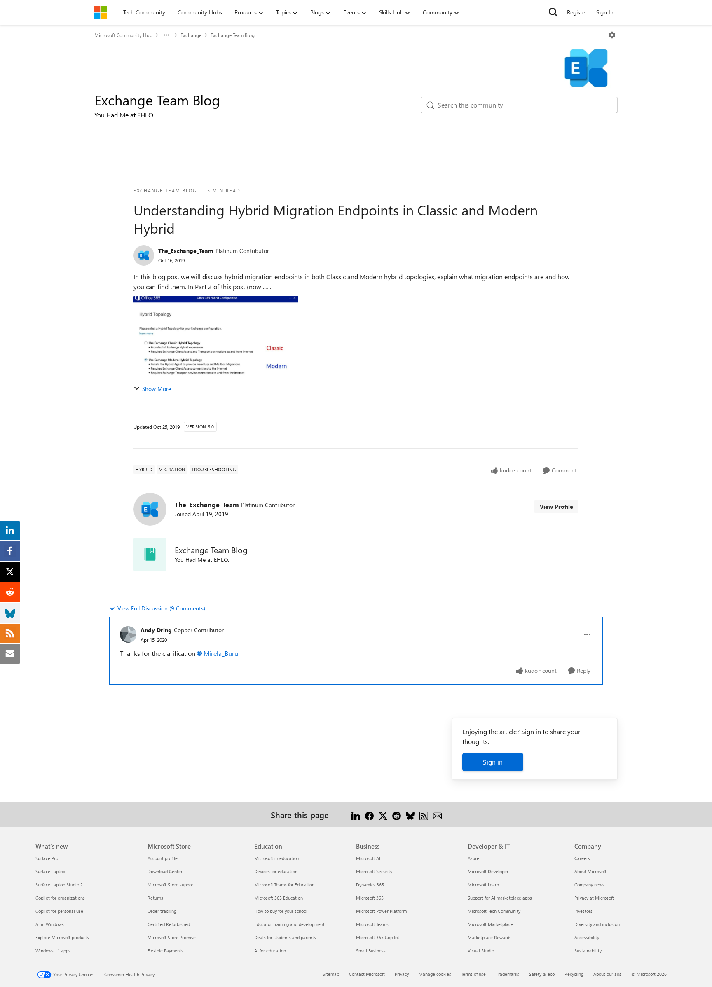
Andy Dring (156, 630)
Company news (589, 885)
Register (577, 12)
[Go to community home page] (100, 12)
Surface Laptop (50, 871)
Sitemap (331, 974)
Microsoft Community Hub (123, 35)
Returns (155, 898)
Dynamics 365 (370, 885)
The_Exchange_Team (185, 251)
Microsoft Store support (171, 885)
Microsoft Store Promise (172, 937)
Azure (473, 858)
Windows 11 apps (52, 950)
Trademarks (507, 974)
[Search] (553, 12)
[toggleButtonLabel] (612, 35)
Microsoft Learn (483, 885)
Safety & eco (542, 974)
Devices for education (275, 871)
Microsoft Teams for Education (284, 885)
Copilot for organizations (60, 898)
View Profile (556, 506)
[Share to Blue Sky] (410, 814)
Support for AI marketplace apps (500, 898)
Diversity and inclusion (597, 924)
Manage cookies (435, 974)
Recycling (573, 974)
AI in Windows (49, 924)
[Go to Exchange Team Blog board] (150, 554)
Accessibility (586, 937)
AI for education (270, 950)
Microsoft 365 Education (278, 898)
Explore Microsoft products (62, 937)
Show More (156, 389)
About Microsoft (590, 871)
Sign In (605, 12)
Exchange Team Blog (233, 35)
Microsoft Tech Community (494, 911)
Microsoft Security (374, 871)
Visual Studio (481, 950)
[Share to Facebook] (369, 814)
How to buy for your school (280, 911)
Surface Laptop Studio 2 (59, 885)
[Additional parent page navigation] (166, 35)
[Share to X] (383, 814)
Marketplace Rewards (489, 937)
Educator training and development (289, 924)
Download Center (165, 871)
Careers (582, 858)
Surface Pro (46, 858)
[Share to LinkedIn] (355, 814)
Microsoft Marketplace (490, 924)
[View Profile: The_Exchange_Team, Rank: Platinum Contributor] (144, 255)
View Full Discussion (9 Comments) (161, 608)
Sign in (493, 762)
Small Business (371, 950)
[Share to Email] (437, 814)
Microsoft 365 (370, 898)
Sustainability (588, 950)
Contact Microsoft (367, 974)
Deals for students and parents (285, 937)
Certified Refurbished (169, 924)
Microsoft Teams (372, 924)
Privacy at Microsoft (594, 898)
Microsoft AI (368, 858)
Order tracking (162, 911)
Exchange (190, 35)
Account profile (163, 858)
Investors (583, 911)
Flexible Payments (165, 950)
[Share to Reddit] (396, 814)
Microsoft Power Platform (381, 911)
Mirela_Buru (221, 653)
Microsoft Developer (488, 871)
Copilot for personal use (59, 911)
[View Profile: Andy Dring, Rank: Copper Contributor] (128, 634)
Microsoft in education (276, 858)
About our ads (607, 974)
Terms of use (473, 974)
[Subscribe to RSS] (423, 814)
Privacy (402, 974)
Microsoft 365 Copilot (377, 937)
